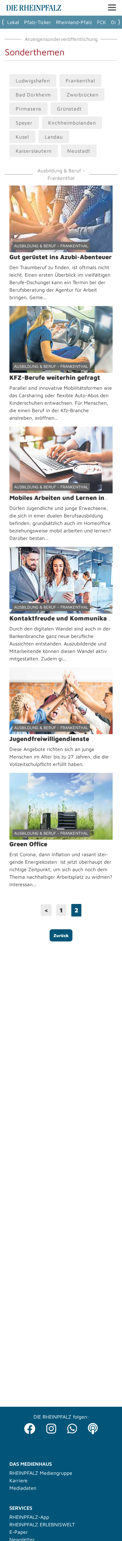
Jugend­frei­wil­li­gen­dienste (49, 738)
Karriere (18, 1480)
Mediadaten (22, 1488)
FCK (101, 22)
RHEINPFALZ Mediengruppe (40, 1473)
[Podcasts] (93, 1426)
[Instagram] (51, 1426)
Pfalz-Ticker (37, 22)
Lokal (13, 22)
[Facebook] (29, 1426)
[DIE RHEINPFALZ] (33, 9)
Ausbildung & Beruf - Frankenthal (51, 245)
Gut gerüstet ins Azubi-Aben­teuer (60, 256)
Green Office (28, 843)
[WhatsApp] (72, 1426)
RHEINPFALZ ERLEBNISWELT (42, 1524)
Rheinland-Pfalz (74, 22)
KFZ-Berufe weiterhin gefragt (54, 377)
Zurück (61, 935)
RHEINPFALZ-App (29, 1517)
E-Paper (18, 1532)
